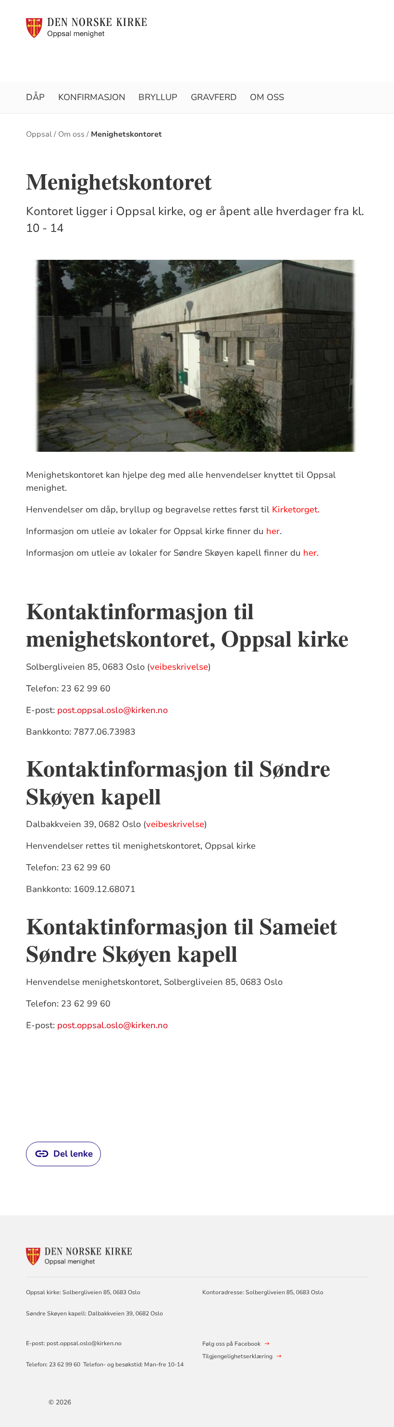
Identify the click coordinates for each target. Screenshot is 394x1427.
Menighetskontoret (126, 134)
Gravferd (214, 97)
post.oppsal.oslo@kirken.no (112, 710)
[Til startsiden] (86, 27)
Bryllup (157, 97)
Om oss (267, 97)
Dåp (35, 97)
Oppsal (39, 134)
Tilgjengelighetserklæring (237, 1356)
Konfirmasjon (91, 97)
